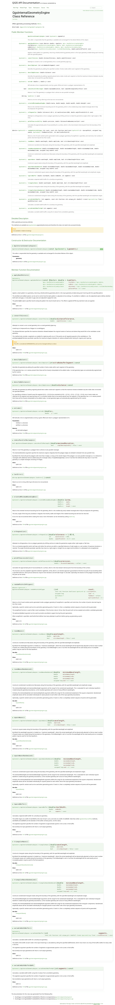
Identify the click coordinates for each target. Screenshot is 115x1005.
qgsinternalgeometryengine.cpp (36, 261)
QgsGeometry (53, 36)
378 (23, 577)
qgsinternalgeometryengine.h (32, 27)
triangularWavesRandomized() (24, 865)
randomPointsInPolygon (35, 130)
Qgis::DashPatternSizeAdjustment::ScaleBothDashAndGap (52, 49)
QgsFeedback (37, 132)
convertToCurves (33, 58)
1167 (23, 834)
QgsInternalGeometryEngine (36, 36)
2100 (23, 921)
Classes (43, 7)
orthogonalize (32, 112)
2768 (23, 662)
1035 (23, 958)
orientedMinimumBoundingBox (36, 103)
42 (22, 235)
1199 (23, 987)
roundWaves (31, 141)
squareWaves (31, 159)
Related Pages (23, 7)
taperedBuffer (32, 175)
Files (48, 7)
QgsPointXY (21, 130)
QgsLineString (92, 199)
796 (23, 375)
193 (23, 433)
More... (39, 24)
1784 (23, 524)
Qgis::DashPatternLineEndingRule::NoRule (48, 45)
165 (23, 467)
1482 (23, 624)
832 (23, 401)
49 (22, 490)
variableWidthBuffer (34, 199)
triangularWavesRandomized (36, 190)
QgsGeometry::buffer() (85, 819)
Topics (30, 7)
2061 (23, 873)
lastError (31, 96)
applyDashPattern (33, 43)
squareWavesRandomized (35, 166)
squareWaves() (20, 702)
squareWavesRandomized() (23, 741)
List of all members (99, 10)
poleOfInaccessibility (35, 121)
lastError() (72, 516)
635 (23, 551)
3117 (23, 309)
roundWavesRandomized (34, 148)
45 (22, 261)
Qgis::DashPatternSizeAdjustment (71, 47)
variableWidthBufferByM (35, 208)
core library (15, 19)
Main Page (15, 7)
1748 (23, 352)
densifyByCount (32, 65)
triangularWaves (33, 183)
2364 (23, 749)
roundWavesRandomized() (23, 654)
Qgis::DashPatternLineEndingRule (73, 43)
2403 (23, 797)
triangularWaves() (21, 913)
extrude (30, 81)
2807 (23, 710)
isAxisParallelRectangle (35, 88)
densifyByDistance (33, 72)
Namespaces (36, 7)
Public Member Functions (88, 10)
